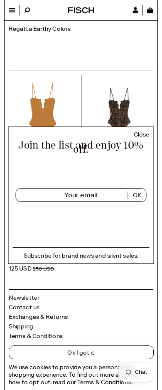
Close (142, 134)
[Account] (135, 10)
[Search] (27, 10)
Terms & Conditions (36, 336)
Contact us (24, 307)
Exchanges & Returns (38, 316)
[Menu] (12, 10)
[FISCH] (81, 11)
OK (137, 195)
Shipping (21, 326)
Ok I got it (80, 352)
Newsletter (24, 297)
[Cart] (149, 10)
